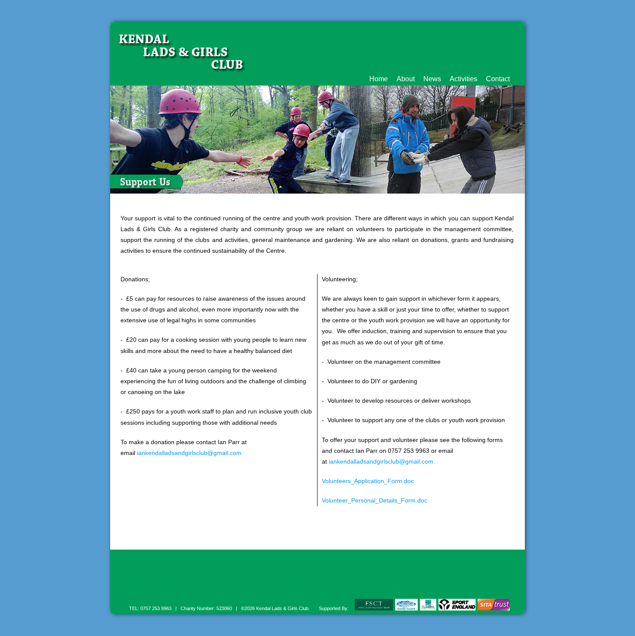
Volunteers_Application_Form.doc (368, 480)
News (432, 79)
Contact (498, 79)
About (406, 79)
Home (378, 79)
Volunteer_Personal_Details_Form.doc (374, 500)
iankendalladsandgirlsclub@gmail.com (189, 452)
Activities (463, 79)
